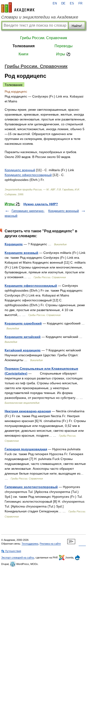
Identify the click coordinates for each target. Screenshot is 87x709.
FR (80, 3)
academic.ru (18, 7)
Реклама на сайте (50, 543)
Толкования (24, 46)
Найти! (77, 26)
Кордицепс (14, 244)
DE (63, 3)
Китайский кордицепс (23, 350)
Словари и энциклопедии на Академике (39, 17)
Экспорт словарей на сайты (17, 557)
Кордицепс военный (20, 170)
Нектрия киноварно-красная (28, 411)
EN (55, 3)
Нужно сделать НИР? (40, 204)
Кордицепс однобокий (23, 323)
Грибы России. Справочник (43, 38)
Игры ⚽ (63, 54)
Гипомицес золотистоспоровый (31, 487)
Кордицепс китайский (23, 337)
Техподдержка (30, 543)
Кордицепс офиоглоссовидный (28, 175)
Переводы (64, 46)
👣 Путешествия (11, 551)
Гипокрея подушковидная (26, 449)
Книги (23, 54)
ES (72, 3)
